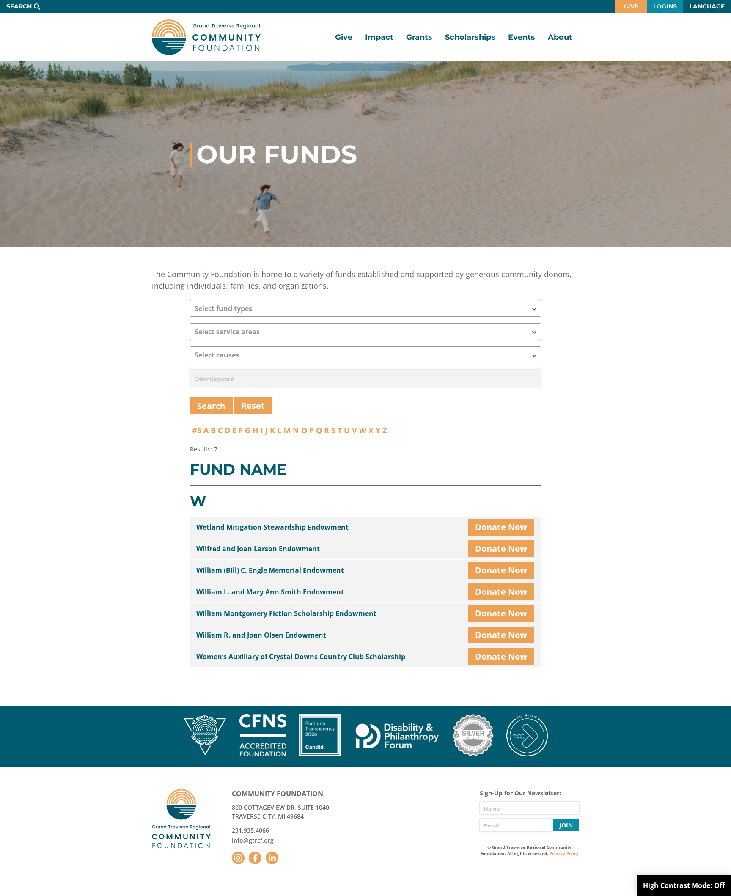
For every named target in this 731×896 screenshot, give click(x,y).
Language (707, 6)
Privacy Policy (564, 853)
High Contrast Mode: (684, 885)
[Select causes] (365, 354)
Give (631, 6)
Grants (419, 37)
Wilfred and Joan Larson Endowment (258, 548)
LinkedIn (272, 858)
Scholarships (470, 37)
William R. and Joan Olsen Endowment (261, 635)
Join (566, 825)
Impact (379, 37)
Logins (665, 6)
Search (19, 6)
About (560, 37)
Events (521, 37)
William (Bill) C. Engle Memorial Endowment (270, 570)
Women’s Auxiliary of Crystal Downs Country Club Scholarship (300, 656)
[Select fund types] (365, 308)
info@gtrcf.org (253, 840)
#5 (196, 430)
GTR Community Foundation (206, 37)
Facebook (255, 858)
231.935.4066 (250, 830)
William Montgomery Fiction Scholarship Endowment (286, 613)
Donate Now (501, 527)
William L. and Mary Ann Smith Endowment (270, 591)
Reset (253, 405)
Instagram (238, 858)
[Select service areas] (365, 331)
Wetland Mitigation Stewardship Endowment (272, 527)
